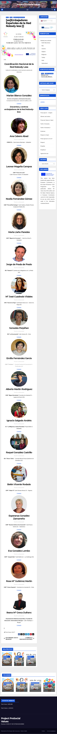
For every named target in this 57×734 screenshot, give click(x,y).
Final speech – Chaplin (46, 112)
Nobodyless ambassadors (19, 17)
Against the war (44, 153)
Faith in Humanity (45, 123)
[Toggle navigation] (27, 10)
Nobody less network (46, 40)
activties (43, 102)
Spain (11, 17)
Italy (43, 45)
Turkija (43, 57)
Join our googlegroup (51, 731)
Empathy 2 (43, 149)
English (45, 20)
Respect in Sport (45, 135)
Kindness (43, 131)
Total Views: (4, 704)
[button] (52, 9)
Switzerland (45, 63)
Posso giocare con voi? (46, 138)
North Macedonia (46, 42)
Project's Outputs (6, 656)
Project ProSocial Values (28, 4)
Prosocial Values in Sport (47, 120)
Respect (43, 142)
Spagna (44, 51)
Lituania (44, 48)
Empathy (43, 146)
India (43, 60)
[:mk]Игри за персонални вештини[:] (25, 638)
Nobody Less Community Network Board (47, 76)
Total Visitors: (4, 708)
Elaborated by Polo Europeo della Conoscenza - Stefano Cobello (14, 731)
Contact (43, 731)
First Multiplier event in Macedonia (12, 638)
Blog (7, 17)
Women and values (45, 116)
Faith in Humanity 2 (45, 127)
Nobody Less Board (49, 73)
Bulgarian (44, 54)
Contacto (19, 103)
